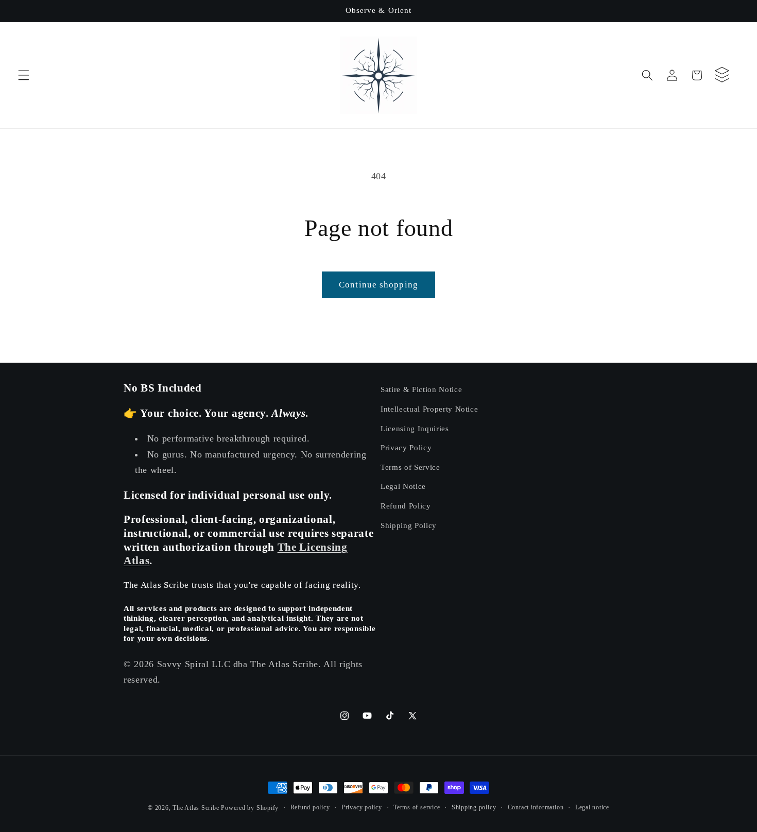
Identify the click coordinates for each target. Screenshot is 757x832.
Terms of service (416, 807)
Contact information (536, 807)
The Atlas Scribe (196, 807)
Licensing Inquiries (415, 427)
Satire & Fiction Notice (421, 389)
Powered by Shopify (250, 807)
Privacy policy (361, 807)
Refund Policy (406, 505)
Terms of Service (410, 466)
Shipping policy (474, 807)
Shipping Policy (409, 524)
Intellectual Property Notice (429, 408)
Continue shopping (378, 285)
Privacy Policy (406, 447)
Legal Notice (403, 486)
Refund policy (310, 807)
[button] (23, 75)
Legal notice (592, 807)
